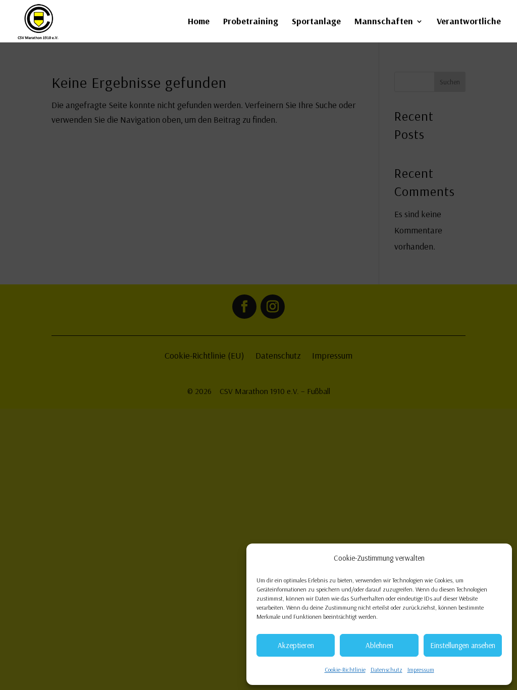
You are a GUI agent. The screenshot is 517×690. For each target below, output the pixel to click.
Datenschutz (386, 669)
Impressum (420, 669)
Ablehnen (379, 645)
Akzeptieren (296, 645)
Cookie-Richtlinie (345, 669)
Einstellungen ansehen (462, 645)
